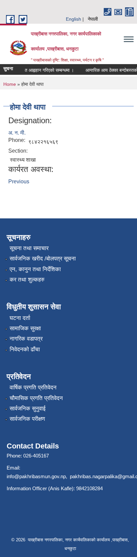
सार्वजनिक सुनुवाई (28, 408)
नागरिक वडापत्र (26, 339)
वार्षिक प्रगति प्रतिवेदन (33, 387)
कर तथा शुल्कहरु (27, 279)
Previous (18, 181)
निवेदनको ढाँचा (25, 349)
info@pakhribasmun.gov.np (36, 476)
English (73, 19)
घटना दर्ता (20, 318)
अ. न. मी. (17, 133)
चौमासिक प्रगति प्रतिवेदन (36, 398)
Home (9, 84)
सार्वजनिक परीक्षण (27, 419)
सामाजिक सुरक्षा (25, 328)
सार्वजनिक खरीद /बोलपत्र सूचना (43, 258)
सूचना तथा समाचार (29, 248)
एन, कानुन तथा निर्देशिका (35, 269)
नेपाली (93, 19)
